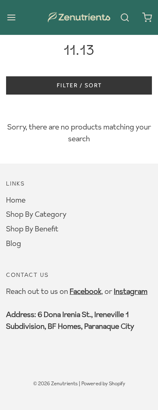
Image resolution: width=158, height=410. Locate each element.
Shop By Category (36, 214)
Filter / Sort (79, 85)
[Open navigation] (11, 17)
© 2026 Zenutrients (55, 383)
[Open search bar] (124, 17)
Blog (13, 243)
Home (16, 200)
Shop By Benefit (32, 229)
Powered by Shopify (103, 383)
